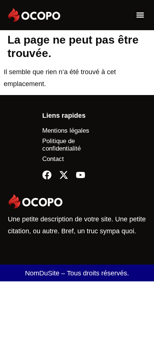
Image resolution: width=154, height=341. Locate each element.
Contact (53, 158)
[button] (140, 15)
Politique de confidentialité (61, 145)
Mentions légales (65, 130)
